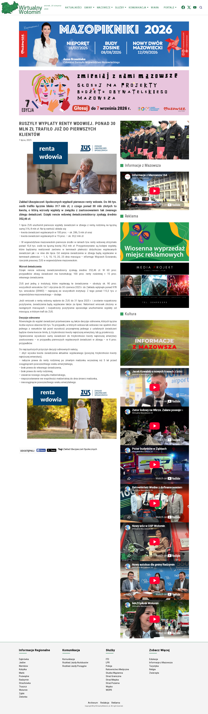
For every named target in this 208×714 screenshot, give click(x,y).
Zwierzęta (154, 673)
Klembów (23, 666)
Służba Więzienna (114, 673)
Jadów (22, 662)
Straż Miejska (112, 680)
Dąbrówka (24, 659)
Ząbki (21, 693)
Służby (119, 7)
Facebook (183, 7)
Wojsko (109, 686)
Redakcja (104, 703)
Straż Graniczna (113, 676)
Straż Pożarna (113, 683)
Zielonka (23, 697)
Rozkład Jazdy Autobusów (75, 662)
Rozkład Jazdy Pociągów (74, 666)
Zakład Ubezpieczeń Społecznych (80, 449)
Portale (169, 7)
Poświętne (24, 676)
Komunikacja (137, 7)
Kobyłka (23, 669)
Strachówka (25, 683)
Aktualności (73, 7)
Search (201, 7)
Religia (152, 669)
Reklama (115, 703)
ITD (107, 659)
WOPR (109, 690)
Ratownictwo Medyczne (117, 669)
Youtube (195, 7)
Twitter (189, 7)
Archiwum (93, 703)
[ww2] (154, 241)
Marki (21, 673)
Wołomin (23, 690)
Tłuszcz (23, 686)
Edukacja (153, 659)
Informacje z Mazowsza (161, 662)
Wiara (155, 7)
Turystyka (154, 666)
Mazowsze (104, 7)
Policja (109, 666)
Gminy (88, 7)
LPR (108, 662)
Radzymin (24, 680)
